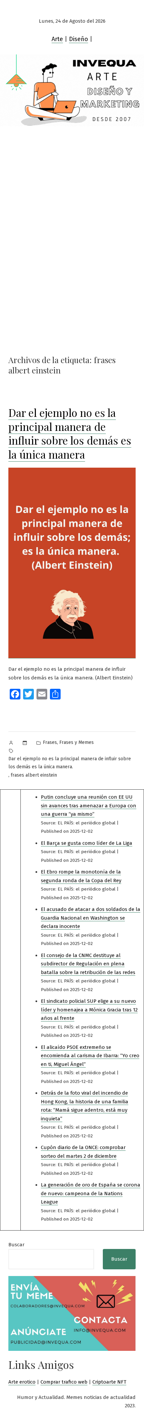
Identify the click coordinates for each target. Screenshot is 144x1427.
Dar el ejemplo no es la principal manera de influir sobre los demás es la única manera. (69, 763)
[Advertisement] (72, 193)
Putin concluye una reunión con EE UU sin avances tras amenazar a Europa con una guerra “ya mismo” (88, 805)
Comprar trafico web (64, 1382)
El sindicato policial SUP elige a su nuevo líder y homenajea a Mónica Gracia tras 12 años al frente (89, 1009)
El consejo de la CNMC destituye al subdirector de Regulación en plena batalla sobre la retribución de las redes (88, 963)
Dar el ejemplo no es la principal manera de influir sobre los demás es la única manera (69, 433)
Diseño (78, 39)
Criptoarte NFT (109, 1382)
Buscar (16, 1245)
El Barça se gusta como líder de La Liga (86, 843)
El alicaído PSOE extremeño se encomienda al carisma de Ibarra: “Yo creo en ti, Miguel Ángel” (90, 1055)
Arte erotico (21, 1382)
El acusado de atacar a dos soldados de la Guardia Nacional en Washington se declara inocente (90, 917)
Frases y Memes (76, 742)
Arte (57, 39)
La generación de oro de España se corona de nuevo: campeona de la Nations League (90, 1193)
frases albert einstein (34, 775)
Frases (50, 742)
